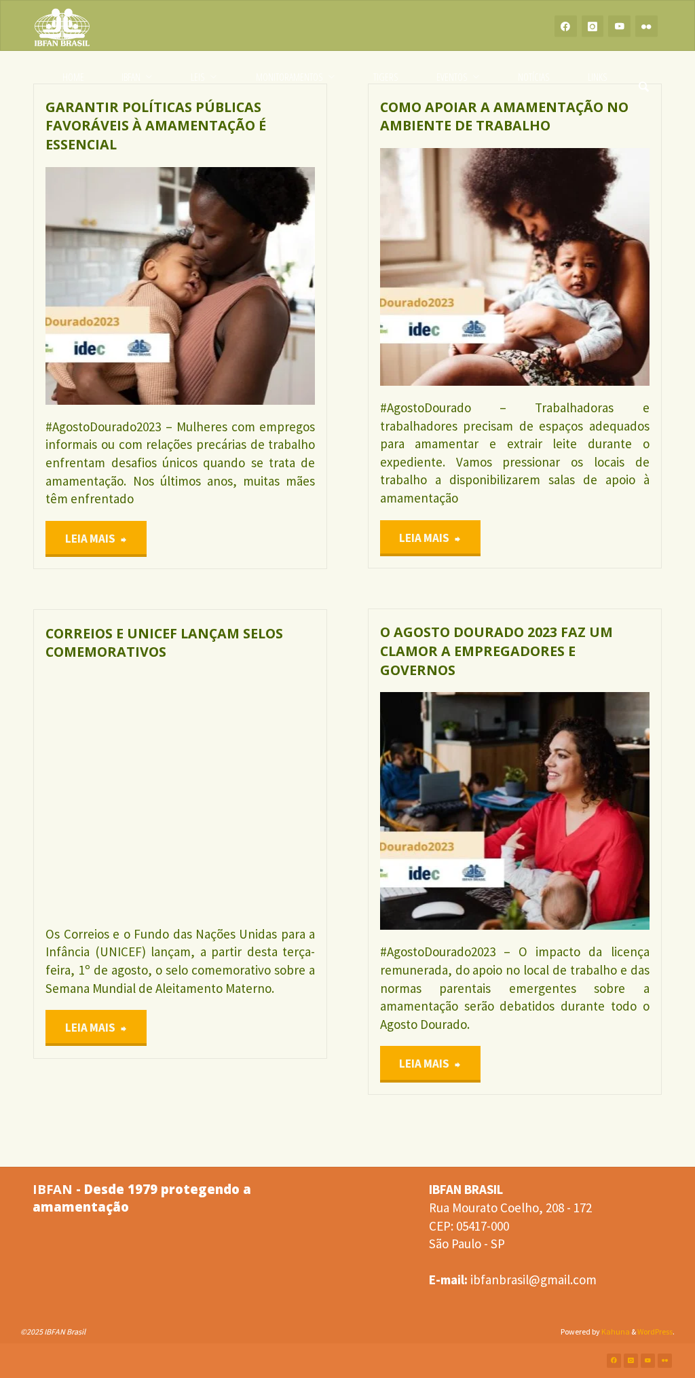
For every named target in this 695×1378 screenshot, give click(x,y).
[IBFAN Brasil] (62, 26)
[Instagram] (593, 26)
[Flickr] (646, 26)
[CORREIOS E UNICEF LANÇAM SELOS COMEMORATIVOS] (248, 793)
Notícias (46, 207)
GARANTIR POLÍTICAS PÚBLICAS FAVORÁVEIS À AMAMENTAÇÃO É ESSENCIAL (155, 125)
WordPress (655, 1331)
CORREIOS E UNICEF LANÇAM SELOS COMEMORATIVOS (164, 642)
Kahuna (615, 1331)
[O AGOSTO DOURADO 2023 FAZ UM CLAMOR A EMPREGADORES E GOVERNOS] (581, 811)
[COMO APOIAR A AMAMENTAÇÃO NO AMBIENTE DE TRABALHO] (581, 267)
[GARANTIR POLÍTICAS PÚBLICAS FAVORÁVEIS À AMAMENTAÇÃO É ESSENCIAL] (248, 286)
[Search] (644, 77)
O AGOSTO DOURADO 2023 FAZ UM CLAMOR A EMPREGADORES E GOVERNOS (496, 650)
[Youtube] (619, 26)
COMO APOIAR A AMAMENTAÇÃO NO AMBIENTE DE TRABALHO (504, 116)
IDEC (391, 776)
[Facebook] (566, 26)
